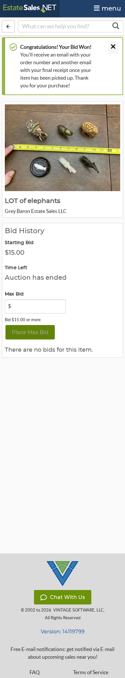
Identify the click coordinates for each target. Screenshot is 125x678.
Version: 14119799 (63, 632)
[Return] (8, 26)
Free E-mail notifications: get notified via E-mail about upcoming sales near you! (62, 653)
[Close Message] (113, 47)
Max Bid (14, 294)
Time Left (16, 268)
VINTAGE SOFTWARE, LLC (78, 610)
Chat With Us (67, 597)
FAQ (34, 672)
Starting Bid (19, 243)
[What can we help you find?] (115, 26)
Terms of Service (90, 672)
